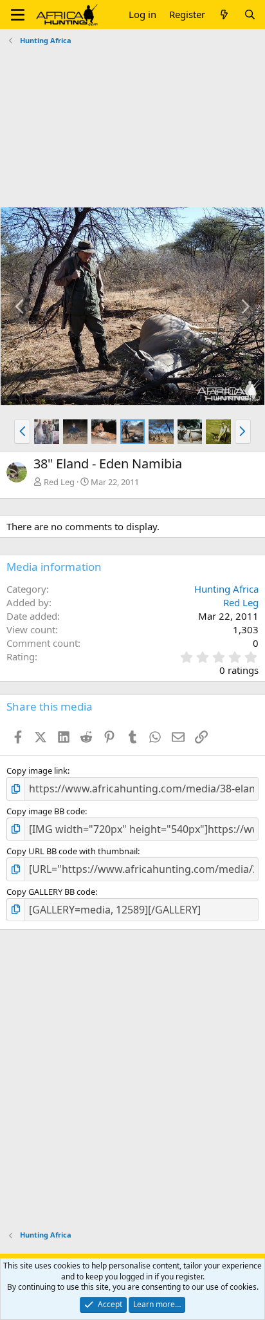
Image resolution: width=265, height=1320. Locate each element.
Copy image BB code (45, 811)
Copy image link (37, 770)
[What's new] (224, 14)
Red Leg (59, 482)
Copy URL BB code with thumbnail (72, 851)
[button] (18, 15)
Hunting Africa (226, 588)
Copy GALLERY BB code (50, 891)
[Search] (249, 14)
